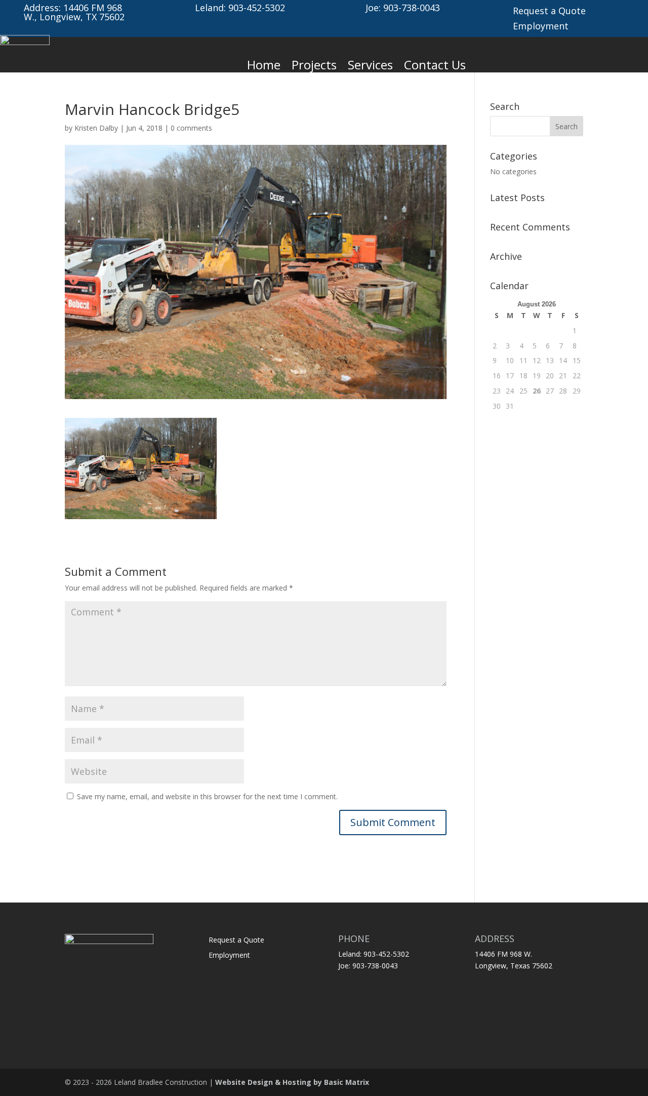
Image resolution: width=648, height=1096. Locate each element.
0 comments (191, 128)
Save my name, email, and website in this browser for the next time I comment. (207, 796)
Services (370, 64)
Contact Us (435, 64)
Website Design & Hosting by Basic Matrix (292, 1082)
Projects (314, 64)
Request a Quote (549, 12)
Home (263, 64)
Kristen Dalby (96, 128)
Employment (541, 27)
